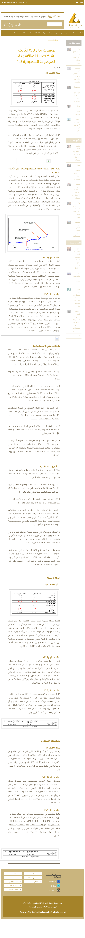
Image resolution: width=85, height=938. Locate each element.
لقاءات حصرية (13, 882)
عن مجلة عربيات (32, 874)
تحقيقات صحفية (12, 885)
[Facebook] (58, 882)
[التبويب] (76, 2)
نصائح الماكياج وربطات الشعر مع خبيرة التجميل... (77, 172)
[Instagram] (58, 890)
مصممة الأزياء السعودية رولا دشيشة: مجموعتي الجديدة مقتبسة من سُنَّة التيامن (76, 321)
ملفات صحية (13, 889)
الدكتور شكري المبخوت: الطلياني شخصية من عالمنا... (76, 191)
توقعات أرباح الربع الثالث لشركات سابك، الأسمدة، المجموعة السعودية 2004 (38, 33)
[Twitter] (58, 886)
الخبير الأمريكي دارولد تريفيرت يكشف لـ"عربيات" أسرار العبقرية (77, 258)
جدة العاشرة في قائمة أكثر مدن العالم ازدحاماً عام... (76, 56)
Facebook (52, 882)
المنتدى (15, 878)
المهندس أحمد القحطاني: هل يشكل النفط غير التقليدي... (76, 75)
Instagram (52, 890)
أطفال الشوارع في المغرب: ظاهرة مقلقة (76, 278)
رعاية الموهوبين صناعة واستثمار (76, 110)
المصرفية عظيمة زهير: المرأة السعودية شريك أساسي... (76, 94)
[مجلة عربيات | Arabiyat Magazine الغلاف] (74, 21)
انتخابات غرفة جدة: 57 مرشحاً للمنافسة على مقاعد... (77, 126)
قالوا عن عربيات (33, 878)
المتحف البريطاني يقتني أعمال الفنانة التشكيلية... (76, 229)
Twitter (53, 886)
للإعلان (78, 336)
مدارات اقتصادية (70, 33)
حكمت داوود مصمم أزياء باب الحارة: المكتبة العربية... (76, 153)
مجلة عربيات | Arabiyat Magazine (14, 2)
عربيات (16, 874)
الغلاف (80, 33)
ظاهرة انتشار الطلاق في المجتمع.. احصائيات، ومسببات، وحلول (76, 298)
